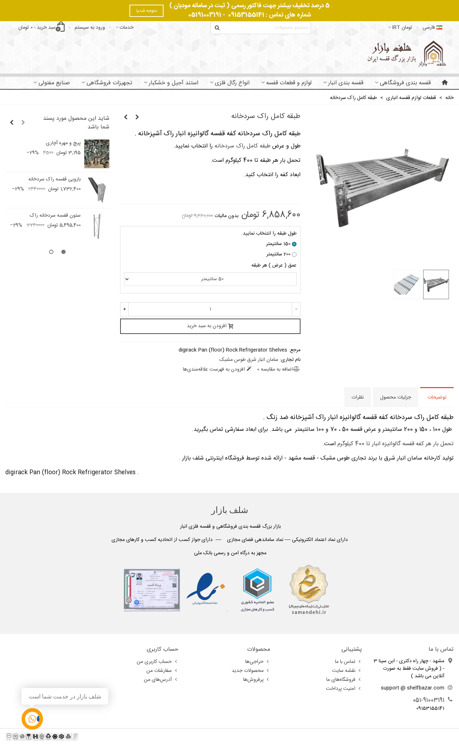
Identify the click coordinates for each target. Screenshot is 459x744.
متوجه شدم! (146, 10)
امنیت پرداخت (340, 688)
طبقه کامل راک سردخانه (242, 146)
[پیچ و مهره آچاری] (96, 154)
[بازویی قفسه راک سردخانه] (96, 190)
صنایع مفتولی (54, 83)
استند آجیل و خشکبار (173, 83)
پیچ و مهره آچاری (63, 143)
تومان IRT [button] (402, 27)
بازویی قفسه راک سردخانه (54, 179)
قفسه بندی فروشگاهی (405, 83)
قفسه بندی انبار (345, 83)
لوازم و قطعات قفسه (289, 83)
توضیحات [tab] (436, 397)
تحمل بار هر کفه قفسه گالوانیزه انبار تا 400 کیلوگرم (395, 444)
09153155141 (246, 15)
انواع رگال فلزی (232, 83)
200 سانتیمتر (278, 254)
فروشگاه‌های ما (340, 679)
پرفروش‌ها (253, 679)
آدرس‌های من (158, 679)
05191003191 (204, 15)
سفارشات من (159, 671)
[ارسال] (217, 28)
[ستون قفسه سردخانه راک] (125, 117)
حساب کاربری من (154, 662)
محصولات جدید (248, 671)
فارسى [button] (428, 27)
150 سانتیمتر (278, 244)
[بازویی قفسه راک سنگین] (137, 117)
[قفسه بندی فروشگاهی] (405, 53)
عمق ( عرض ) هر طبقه (274, 265)
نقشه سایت (343, 671)
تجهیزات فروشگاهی (109, 83)
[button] (23, 123)
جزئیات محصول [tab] (395, 397)
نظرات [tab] (357, 397)
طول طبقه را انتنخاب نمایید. (269, 233)
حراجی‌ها (254, 662)
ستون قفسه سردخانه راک (55, 216)
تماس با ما (345, 662)
